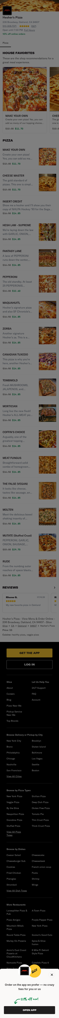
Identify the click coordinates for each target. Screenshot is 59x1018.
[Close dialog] (52, 974)
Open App (29, 1010)
